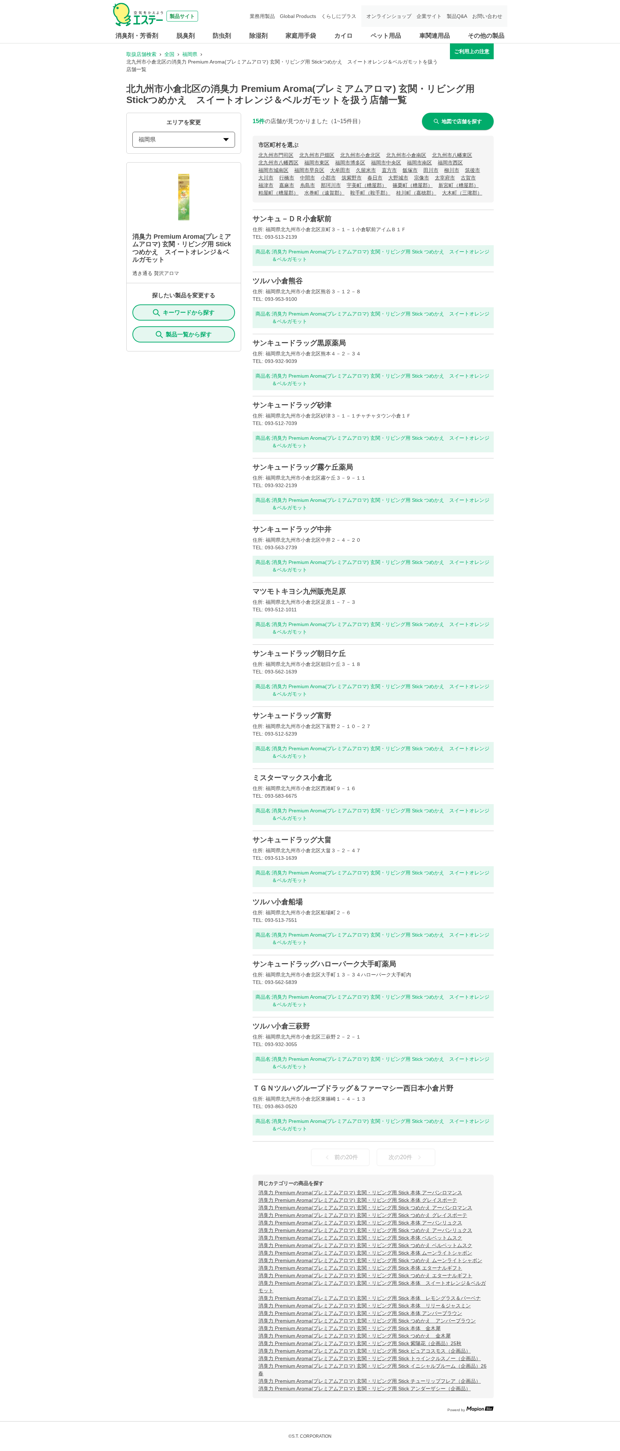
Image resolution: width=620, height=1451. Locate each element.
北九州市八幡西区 (278, 162)
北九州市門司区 (275, 155)
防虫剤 (222, 35)
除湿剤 (258, 35)
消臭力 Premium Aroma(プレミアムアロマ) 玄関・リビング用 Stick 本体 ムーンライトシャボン (365, 1253)
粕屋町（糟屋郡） (278, 193)
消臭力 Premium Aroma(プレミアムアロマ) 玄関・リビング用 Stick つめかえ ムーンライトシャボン (370, 1260)
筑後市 (472, 170)
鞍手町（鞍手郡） (370, 193)
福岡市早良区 (309, 170)
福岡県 (189, 54)
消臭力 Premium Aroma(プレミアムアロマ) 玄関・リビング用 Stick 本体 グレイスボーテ (357, 1200)
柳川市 (451, 170)
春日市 (374, 178)
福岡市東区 (316, 162)
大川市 (265, 178)
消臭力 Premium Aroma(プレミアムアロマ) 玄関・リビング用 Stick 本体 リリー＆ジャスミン (364, 1305)
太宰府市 (445, 178)
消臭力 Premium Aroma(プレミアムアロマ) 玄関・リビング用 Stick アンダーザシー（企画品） (364, 1388)
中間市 (307, 178)
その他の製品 (486, 35)
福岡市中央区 (386, 162)
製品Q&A (457, 16)
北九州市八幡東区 (452, 155)
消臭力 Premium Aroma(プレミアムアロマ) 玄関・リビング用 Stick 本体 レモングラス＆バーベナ (369, 1298)
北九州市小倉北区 (360, 155)
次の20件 (400, 1157)
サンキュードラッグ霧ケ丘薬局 (303, 467)
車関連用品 (434, 35)
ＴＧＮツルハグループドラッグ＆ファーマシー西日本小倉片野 (353, 1088)
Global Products (298, 16)
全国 (169, 54)
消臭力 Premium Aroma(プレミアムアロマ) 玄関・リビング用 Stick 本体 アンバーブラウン (360, 1313)
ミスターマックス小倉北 (292, 778)
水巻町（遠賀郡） (324, 193)
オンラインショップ (389, 16)
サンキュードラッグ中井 (292, 529)
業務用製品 (262, 16)
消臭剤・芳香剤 (137, 35)
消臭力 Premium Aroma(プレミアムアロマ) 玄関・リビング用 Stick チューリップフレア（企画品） (369, 1381)
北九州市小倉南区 (406, 155)
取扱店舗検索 (141, 54)
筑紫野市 (352, 178)
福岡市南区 (419, 162)
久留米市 (366, 170)
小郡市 (328, 178)
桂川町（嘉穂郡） (416, 193)
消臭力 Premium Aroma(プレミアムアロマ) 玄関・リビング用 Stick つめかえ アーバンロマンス (365, 1207)
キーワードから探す (189, 312)
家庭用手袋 (301, 35)
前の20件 (346, 1157)
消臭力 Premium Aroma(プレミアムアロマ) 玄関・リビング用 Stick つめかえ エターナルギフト (365, 1275)
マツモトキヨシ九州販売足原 (299, 591)
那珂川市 (331, 185)
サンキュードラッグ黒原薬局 (299, 343)
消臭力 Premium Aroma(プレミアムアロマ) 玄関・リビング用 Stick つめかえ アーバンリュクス (365, 1230)
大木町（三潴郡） (462, 193)
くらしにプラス (338, 16)
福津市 (265, 185)
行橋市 (286, 178)
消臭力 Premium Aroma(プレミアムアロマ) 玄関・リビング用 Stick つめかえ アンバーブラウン (367, 1321)
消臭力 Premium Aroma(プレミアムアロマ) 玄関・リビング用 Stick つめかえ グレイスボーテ (362, 1215)
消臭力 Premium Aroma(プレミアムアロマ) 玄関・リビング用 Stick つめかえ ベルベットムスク (365, 1245)
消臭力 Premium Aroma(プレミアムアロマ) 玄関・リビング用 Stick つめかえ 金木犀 (354, 1336)
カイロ (343, 35)
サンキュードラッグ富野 (292, 715)
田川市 (430, 170)
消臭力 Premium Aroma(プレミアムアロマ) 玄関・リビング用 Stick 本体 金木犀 (349, 1328)
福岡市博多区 (350, 162)
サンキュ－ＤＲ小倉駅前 (292, 219)
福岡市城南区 (273, 170)
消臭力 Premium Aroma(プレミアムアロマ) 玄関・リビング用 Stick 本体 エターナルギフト (360, 1268)
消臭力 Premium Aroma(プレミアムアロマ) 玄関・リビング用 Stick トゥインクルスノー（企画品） (369, 1358)
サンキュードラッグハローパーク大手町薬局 (324, 964)
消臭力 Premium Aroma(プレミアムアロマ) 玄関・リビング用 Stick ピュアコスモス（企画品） (364, 1351)
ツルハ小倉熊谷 (278, 281)
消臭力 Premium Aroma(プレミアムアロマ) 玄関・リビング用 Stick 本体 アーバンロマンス (360, 1192)
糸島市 (307, 185)
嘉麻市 (286, 185)
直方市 (389, 170)
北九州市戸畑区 (316, 155)
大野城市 (398, 178)
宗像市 (421, 178)
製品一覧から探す (189, 334)
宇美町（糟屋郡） (367, 185)
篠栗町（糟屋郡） (413, 185)
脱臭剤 (186, 35)
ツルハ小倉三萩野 (281, 1026)
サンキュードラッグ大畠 (292, 840)
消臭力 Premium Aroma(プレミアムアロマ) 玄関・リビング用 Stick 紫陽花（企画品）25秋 (359, 1343)
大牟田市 (340, 170)
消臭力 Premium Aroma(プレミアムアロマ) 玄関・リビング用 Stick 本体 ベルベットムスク (360, 1238)
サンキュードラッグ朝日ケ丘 (299, 653)
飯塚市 (410, 170)
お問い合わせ (487, 16)
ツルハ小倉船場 (278, 902)
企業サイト (429, 16)
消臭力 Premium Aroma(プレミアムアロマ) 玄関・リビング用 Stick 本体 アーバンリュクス (360, 1223)
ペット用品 (386, 35)
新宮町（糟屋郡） (458, 185)
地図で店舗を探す (462, 121)
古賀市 (468, 178)
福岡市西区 (450, 162)
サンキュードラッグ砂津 (292, 405)
